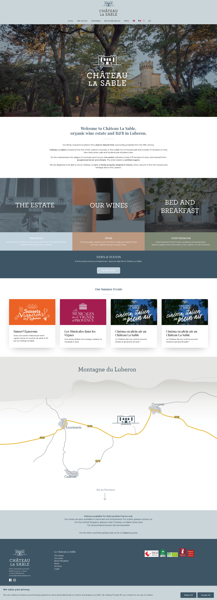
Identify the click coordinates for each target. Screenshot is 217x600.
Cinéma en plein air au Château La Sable (130, 333)
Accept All (205, 595)
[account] (144, 20)
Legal (56, 569)
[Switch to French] (139, 20)
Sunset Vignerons (25, 331)
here (140, 522)
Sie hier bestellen (121, 525)
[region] (108, 593)
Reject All (188, 595)
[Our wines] (106, 244)
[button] (32, 312)
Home (70, 21)
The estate (82, 21)
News (126, 21)
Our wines (96, 21)
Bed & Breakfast (112, 21)
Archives (58, 566)
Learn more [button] (109, 270)
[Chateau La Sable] (108, 8)
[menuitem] (70, 20)
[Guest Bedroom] (178, 244)
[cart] (148, 20)
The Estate (59, 556)
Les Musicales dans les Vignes (80, 333)
